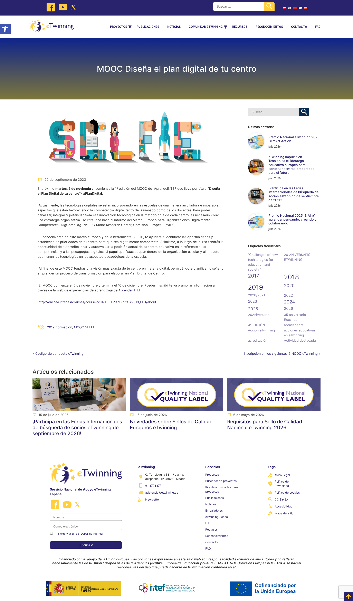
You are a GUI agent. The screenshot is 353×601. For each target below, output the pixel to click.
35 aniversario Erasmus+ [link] (295, 317)
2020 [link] (289, 285)
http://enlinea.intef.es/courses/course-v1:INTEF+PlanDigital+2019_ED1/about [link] (97, 302)
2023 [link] (252, 301)
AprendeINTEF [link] (129, 290)
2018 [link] (291, 277)
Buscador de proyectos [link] (221, 481)
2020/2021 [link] (256, 295)
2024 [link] (289, 301)
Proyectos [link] (118, 26)
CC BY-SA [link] (281, 499)
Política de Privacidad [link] (282, 483)
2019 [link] (51, 327)
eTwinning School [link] (216, 516)
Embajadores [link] (214, 510)
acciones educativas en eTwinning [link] (299, 332)
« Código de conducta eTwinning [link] (58, 353)
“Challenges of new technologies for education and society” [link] (263, 262)
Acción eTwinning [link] (261, 330)
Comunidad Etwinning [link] (206, 26)
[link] (5, 29)
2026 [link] (288, 308)
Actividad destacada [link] (300, 340)
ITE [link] (207, 523)
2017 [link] (253, 276)
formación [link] (64, 327)
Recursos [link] (239, 26)
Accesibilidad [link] (284, 506)
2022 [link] (288, 295)
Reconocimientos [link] (269, 26)
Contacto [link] (299, 26)
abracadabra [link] (294, 325)
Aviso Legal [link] (282, 475)
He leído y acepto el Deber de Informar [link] (79, 533)
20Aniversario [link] (258, 315)
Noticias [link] (174, 26)
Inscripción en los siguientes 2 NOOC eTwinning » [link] (282, 353)
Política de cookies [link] (287, 492)
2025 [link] (253, 308)
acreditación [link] (257, 340)
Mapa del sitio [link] (284, 513)
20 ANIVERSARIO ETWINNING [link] (297, 257)
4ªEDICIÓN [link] (256, 325)
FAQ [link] (318, 26)
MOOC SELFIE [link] (85, 327)
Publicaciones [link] (148, 26)
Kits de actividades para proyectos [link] (221, 489)
